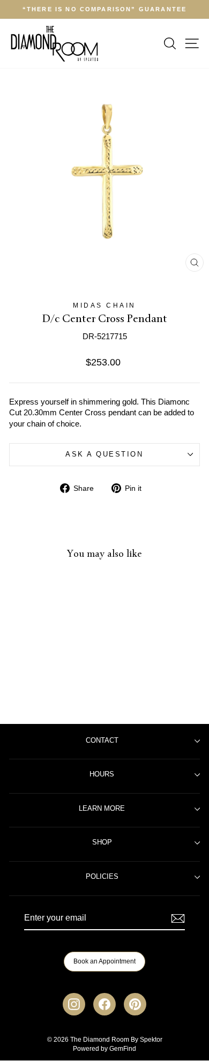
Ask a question (104, 454)
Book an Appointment (104, 961)
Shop (102, 842)
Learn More (102, 808)
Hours (101, 774)
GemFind (122, 1048)
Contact (102, 740)
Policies (102, 876)
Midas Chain (104, 305)
